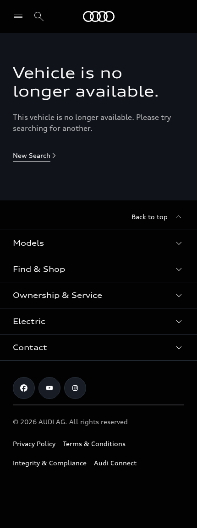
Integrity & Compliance (50, 463)
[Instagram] (75, 388)
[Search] (39, 16)
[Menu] (99, 16)
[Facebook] (24, 388)
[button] (98, 243)
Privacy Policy (34, 443)
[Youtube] (49, 388)
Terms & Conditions (94, 443)
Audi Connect (115, 463)
